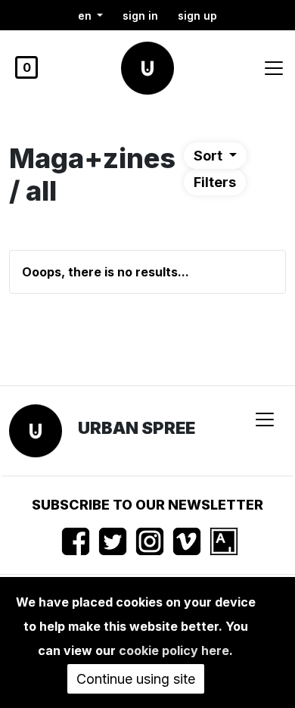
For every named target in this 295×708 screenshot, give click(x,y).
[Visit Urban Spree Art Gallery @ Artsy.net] (224, 541)
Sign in (140, 15)
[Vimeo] (186, 541)
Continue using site (135, 679)
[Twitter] (112, 541)
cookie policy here (174, 650)
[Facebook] (75, 541)
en (86, 15)
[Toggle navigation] (274, 68)
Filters (215, 182)
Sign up (197, 15)
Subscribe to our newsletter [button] (147, 505)
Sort (209, 156)
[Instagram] (149, 541)
